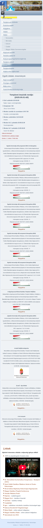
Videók (5, 32)
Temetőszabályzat (9, 55)
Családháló (8, 503)
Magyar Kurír (9, 498)
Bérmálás (9, 41)
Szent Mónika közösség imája (13, 89)
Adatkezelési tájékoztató (11, 71)
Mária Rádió (8, 510)
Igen (6, 505)
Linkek (5, 65)
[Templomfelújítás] (9, 17)
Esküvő (8, 43)
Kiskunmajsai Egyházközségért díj (14, 59)
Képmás (7, 496)
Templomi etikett (8, 62)
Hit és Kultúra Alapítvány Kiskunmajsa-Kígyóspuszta (21, 488)
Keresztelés (9, 38)
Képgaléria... (22, 408)
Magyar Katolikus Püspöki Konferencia (17, 491)
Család (8, 46)
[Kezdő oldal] (21, 6)
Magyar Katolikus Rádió (12, 512)
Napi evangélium (8, 80)
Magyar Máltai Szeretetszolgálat (16, 49)
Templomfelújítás (8, 68)
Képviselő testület (9, 52)
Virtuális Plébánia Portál (12, 493)
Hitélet (5, 35)
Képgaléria (6, 28)
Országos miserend (9, 83)
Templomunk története (10, 22)
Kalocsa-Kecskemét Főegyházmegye (16, 508)
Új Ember (7, 500)
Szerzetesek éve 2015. (12, 515)
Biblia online (7, 86)
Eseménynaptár (8, 25)
